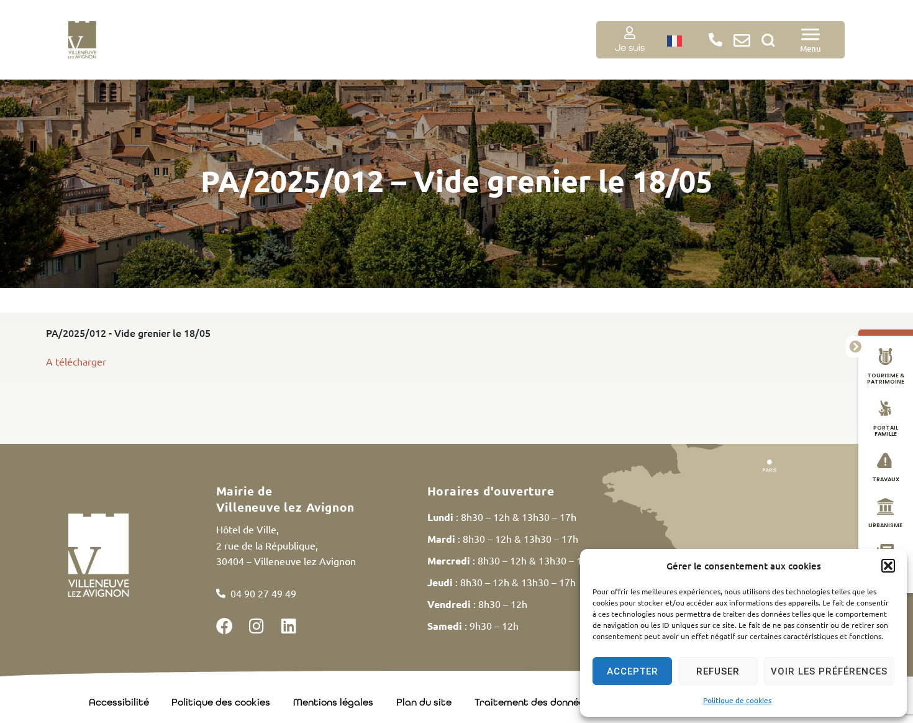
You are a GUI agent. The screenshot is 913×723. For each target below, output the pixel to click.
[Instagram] (256, 625)
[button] (888, 566)
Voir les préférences (829, 671)
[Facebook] (224, 625)
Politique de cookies (737, 700)
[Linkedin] (289, 625)
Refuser (718, 671)
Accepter (632, 671)
